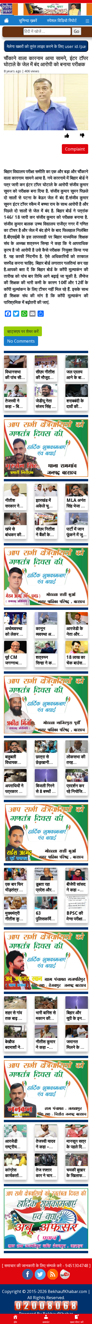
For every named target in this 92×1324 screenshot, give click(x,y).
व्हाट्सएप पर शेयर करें (23, 331)
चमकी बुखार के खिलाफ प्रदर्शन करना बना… (76, 1178)
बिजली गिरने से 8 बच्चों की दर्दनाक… (46, 791)
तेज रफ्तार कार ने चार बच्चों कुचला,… (44, 1178)
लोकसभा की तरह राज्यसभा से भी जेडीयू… (75, 765)
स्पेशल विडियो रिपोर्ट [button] (62, 20)
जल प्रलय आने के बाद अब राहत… (75, 377)
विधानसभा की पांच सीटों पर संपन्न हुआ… (15, 380)
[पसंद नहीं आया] (82, 135)
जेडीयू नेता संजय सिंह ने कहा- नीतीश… (45, 409)
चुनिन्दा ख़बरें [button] (28, 20)
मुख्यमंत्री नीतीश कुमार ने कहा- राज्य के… (15, 921)
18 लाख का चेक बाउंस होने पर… (75, 662)
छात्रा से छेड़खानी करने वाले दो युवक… (45, 765)
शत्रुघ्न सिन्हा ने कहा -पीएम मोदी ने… (45, 665)
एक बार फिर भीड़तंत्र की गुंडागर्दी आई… (14, 892)
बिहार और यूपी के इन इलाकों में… (75, 1018)
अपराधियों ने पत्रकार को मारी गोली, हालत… (14, 794)
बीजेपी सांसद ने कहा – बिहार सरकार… (76, 892)
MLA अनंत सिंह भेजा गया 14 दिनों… (76, 505)
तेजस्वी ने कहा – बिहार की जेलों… (14, 406)
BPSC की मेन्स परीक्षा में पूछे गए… (76, 918)
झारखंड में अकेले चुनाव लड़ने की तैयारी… (45, 508)
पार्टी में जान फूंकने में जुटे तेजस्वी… (75, 534)
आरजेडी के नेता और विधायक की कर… (75, 636)
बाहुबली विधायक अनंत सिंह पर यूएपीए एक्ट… (15, 765)
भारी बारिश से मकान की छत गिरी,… (46, 1018)
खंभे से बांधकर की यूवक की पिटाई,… (13, 537)
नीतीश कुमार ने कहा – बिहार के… (45, 1047)
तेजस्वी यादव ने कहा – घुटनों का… (45, 1146)
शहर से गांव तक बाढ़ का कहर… (14, 1018)
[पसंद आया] (67, 135)
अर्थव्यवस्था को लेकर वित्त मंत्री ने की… (15, 634)
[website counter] (46, 1305)
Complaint (75, 149)
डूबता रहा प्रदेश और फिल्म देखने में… (44, 892)
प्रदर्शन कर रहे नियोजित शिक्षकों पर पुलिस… (75, 794)
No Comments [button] (21, 341)
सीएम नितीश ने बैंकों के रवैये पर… (45, 534)
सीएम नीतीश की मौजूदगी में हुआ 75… (45, 377)
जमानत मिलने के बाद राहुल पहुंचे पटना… (76, 1050)
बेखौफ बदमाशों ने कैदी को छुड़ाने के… (13, 1050)
